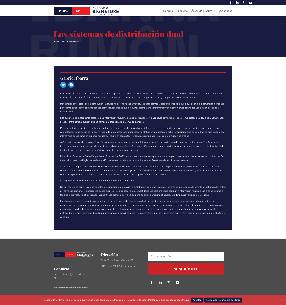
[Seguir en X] (244, 2)
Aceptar (197, 300)
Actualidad (225, 11)
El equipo (182, 11)
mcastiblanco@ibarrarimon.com (71, 276)
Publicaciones (73, 41)
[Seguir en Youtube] (250, 2)
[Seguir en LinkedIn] (237, 2)
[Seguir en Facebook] (230, 2)
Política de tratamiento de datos (71, 287)
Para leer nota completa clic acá (76, 223)
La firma (168, 11)
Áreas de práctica (201, 11)
